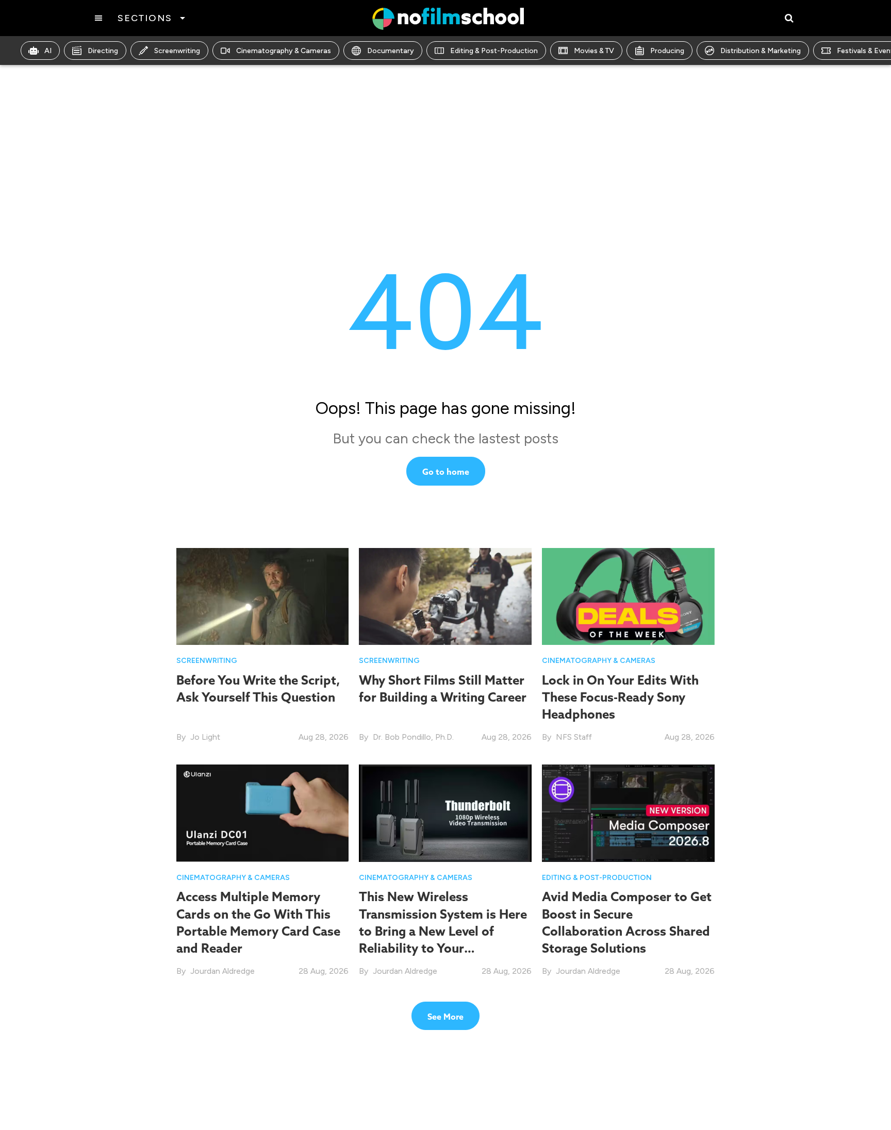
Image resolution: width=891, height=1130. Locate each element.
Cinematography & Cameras (283, 50)
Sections (145, 18)
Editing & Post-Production (494, 50)
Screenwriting (177, 50)
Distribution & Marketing (760, 50)
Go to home (445, 472)
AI (48, 50)
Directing (103, 50)
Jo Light (205, 737)
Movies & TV (594, 50)
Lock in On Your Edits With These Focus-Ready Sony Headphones (620, 697)
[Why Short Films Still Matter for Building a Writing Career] (445, 596)
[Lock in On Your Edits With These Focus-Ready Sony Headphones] (628, 596)
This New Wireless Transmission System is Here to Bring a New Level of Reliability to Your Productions (443, 931)
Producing (667, 50)
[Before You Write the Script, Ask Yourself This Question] (262, 596)
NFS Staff (574, 737)
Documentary (390, 50)
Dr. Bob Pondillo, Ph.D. (413, 737)
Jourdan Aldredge (222, 971)
